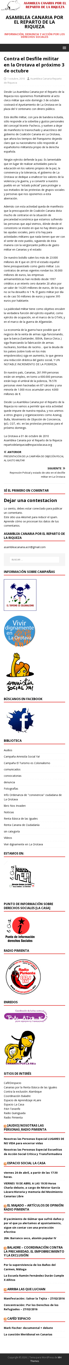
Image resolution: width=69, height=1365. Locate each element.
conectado (39, 508)
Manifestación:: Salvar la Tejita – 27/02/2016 (34, 1298)
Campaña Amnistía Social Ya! (22, 756)
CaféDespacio (12, 1083)
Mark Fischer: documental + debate (28, 1328)
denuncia (9, 782)
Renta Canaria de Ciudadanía (21, 825)
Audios (8, 750)
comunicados (12, 769)
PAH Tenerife (12, 1109)
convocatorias (12, 776)
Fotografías (11, 788)
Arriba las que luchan (26, 1289)
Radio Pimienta (13, 1117)
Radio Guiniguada (14, 1113)
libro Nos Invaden (15, 805)
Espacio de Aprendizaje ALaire (22, 1100)
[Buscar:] (34, 559)
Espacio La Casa (14, 1104)
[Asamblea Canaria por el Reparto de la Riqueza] (34, 8)
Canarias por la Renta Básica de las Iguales (30, 1087)
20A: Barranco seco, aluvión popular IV (30, 1238)
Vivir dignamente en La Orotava (23, 844)
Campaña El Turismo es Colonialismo (27, 763)
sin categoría (12, 831)
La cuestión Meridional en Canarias (28, 1334)
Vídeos (8, 838)
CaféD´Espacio (19, 1318)
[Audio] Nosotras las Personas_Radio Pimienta (25, 1127)
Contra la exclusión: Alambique (23, 1091)
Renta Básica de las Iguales (21, 818)
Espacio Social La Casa (26, 1163)
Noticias (9, 812)
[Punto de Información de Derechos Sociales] (20, 645)
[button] (63, 47)
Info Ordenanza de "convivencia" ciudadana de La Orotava (33, 797)
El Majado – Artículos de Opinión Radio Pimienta (34, 1207)
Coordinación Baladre (17, 1096)
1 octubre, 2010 (16, 78)
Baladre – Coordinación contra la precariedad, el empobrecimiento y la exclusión (34, 1251)
